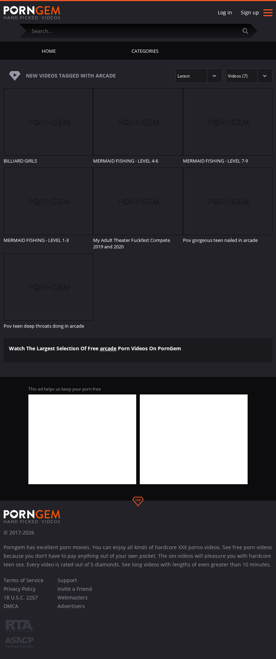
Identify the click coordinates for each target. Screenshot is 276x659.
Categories (145, 51)
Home (49, 51)
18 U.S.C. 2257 (21, 597)
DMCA (11, 606)
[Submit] (248, 30)
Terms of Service (23, 580)
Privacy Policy (20, 588)
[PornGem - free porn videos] (32, 13)
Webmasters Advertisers (73, 601)
